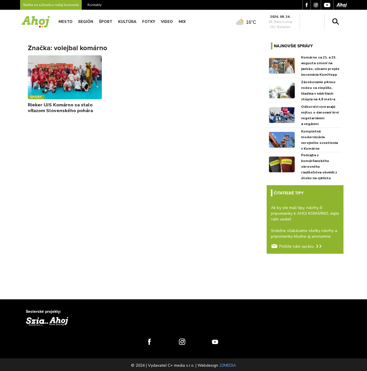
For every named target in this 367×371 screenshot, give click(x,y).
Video (167, 21)
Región (85, 21)
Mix (182, 21)
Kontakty (94, 5)
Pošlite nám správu (296, 246)
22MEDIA (227, 365)
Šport (105, 21)
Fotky (148, 21)
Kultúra (127, 21)
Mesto (65, 21)
